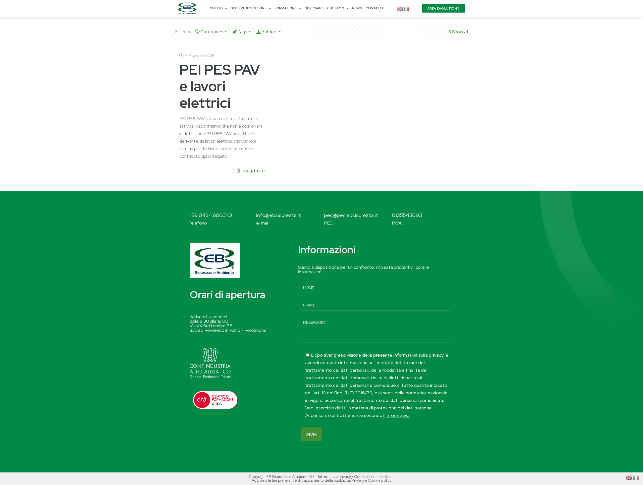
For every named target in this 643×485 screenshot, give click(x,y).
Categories (211, 31)
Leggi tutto (253, 170)
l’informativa (396, 415)
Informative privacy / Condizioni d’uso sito (354, 476)
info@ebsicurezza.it (278, 215)
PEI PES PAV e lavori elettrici (219, 86)
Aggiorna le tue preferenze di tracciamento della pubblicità (301, 480)
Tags (242, 31)
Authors (269, 31)
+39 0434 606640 (210, 215)
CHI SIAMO (335, 8)
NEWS (357, 8)
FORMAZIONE (286, 8)
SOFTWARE (314, 8)
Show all (460, 31)
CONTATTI (374, 8)
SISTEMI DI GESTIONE (248, 8)
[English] (400, 8)
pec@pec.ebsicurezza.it (351, 215)
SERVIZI (216, 8)
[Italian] (406, 8)
